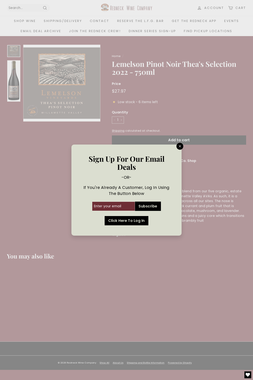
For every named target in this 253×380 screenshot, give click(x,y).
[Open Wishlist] (247, 374)
